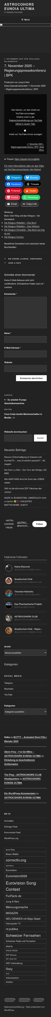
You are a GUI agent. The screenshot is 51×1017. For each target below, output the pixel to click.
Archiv (7, 646)
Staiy (9, 968)
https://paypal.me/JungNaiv (27, 158)
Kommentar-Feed (12, 832)
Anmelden (9, 820)
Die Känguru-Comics (14, 236)
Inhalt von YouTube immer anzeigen (25, 134)
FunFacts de (13, 896)
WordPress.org (11, 838)
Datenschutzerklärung (14, 1006)
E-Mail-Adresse (12, 347)
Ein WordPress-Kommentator (20, 793)
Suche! (40, 437)
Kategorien (9, 705)
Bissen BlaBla (12, 854)
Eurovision (11, 870)
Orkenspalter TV (13, 923)
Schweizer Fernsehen (23, 935)
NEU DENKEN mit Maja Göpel (23, 918)
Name (7, 333)
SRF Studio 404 (11, 959)
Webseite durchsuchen (15, 431)
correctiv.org (16, 860)
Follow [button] (39, 524)
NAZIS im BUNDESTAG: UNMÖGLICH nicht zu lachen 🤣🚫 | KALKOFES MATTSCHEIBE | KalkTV (25, 501)
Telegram (8, 682)
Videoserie (36, 259)
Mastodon (8, 688)
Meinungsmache (17, 907)
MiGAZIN (12, 913)
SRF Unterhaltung (14, 963)
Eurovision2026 (16, 876)
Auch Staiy (10, 849)
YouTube (8, 694)
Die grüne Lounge (18, 259)
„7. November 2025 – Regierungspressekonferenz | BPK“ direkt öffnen (27, 147)
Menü (27, 19)
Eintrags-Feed (10, 826)
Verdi (7, 974)
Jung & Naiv (14, 263)
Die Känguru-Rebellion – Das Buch (20, 222)
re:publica (12, 929)
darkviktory (10, 865)
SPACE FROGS (12, 950)
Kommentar (10, 293)
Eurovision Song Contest (21, 886)
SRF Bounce (11, 955)
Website (8, 362)
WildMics (9, 982)
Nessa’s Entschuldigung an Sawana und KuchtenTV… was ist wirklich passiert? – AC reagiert (24, 460)
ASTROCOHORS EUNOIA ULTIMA (19, 6)
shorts (9, 946)
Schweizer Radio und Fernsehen (21, 940)
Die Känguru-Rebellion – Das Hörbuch (22, 226)
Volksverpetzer (12, 977)
